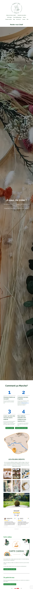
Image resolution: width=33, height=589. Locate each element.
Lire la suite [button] (6, 525)
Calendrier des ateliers (22, 15)
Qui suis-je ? (18, 19)
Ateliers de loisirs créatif (10, 15)
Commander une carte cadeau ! (9, 569)
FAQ (27, 19)
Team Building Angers (17, 17)
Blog (14, 19)
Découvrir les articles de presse (10, 584)
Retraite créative (8, 19)
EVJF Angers (9, 17)
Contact (23, 19)
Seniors (24, 17)
